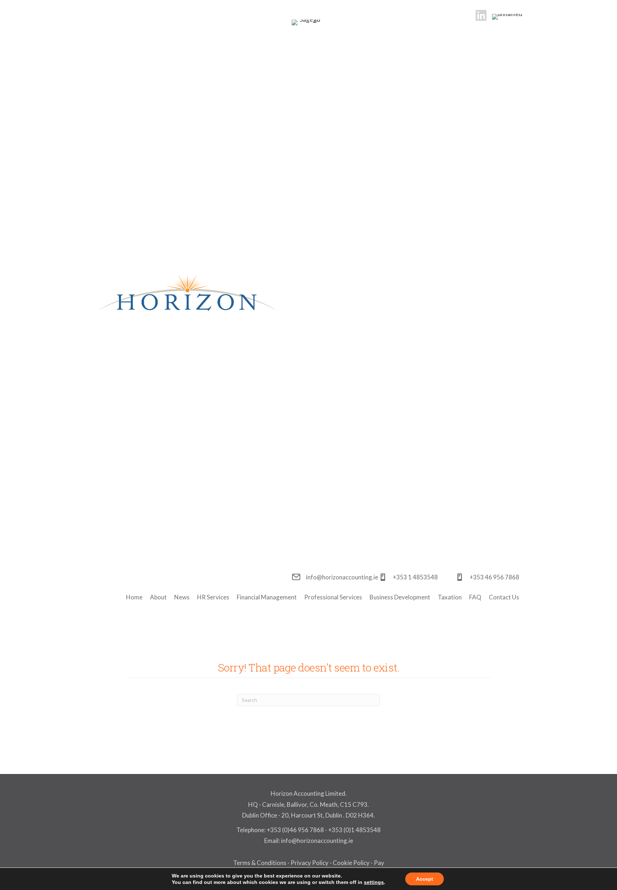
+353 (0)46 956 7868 (295, 830)
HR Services (213, 597)
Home (134, 597)
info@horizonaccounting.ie (316, 840)
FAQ (475, 597)
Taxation (450, 597)
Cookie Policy (351, 862)
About (158, 597)
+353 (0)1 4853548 (354, 830)
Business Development (400, 597)
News (182, 597)
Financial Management (267, 597)
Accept (424, 879)
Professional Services (333, 597)
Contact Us (504, 597)
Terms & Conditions (259, 862)
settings (374, 882)
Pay (379, 862)
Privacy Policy (309, 862)
